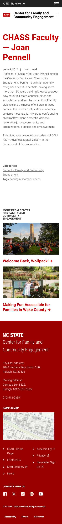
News (10, 473)
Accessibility (10, 517)
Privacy (25, 517)
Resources (39, 517)
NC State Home (15, 3)
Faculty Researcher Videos (25, 179)
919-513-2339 (11, 397)
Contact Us (14, 460)
